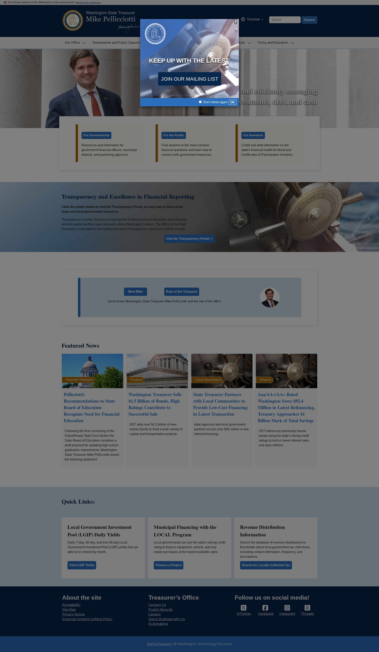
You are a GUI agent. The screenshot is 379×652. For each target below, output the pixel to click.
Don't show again (215, 102)
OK (232, 102)
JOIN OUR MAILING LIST (189, 79)
